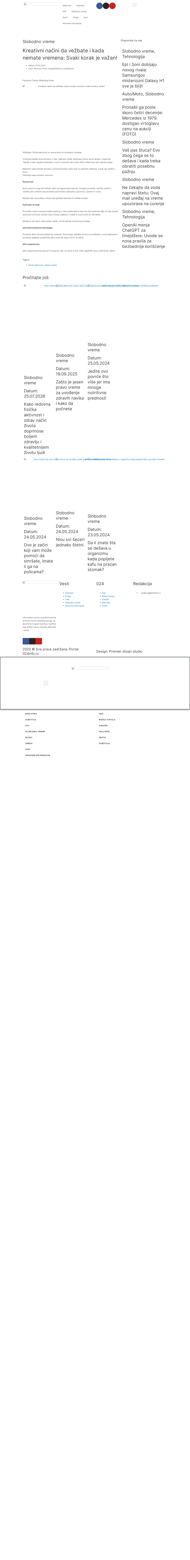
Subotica (80, 5)
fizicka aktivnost (35, 265)
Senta (102, 737)
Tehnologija (133, 56)
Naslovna (67, 5)
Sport (65, 17)
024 (64, 11)
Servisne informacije (72, 23)
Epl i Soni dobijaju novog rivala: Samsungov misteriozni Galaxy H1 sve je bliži (143, 75)
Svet (85, 17)
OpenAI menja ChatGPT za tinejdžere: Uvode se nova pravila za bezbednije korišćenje (143, 235)
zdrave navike (50, 265)
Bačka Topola (107, 719)
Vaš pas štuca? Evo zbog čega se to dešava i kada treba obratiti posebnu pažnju (141, 161)
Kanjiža (103, 725)
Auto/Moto (132, 93)
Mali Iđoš (104, 731)
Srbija (75, 17)
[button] (134, 5)
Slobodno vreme (79, 11)
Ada (101, 713)
